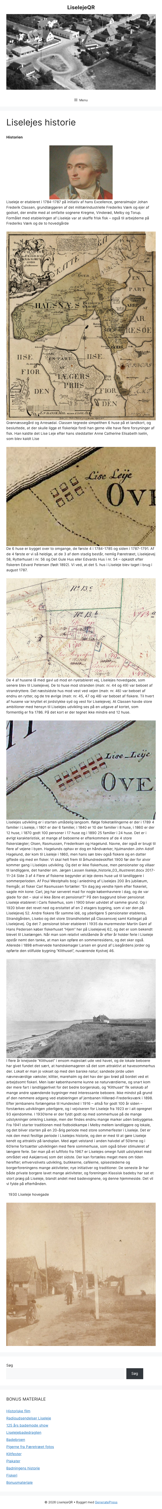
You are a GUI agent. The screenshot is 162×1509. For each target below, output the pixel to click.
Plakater (13, 1461)
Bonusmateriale (19, 1482)
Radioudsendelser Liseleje (28, 1418)
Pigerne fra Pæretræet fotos (30, 1447)
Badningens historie (23, 1468)
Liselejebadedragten (23, 1432)
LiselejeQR (81, 7)
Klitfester (14, 1454)
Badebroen (15, 1440)
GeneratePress (106, 1502)
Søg (9, 1365)
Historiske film (18, 1411)
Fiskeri (11, 1475)
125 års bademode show (27, 1425)
